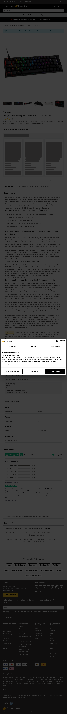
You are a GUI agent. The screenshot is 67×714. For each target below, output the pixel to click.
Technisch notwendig (12, 371)
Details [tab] (33, 346)
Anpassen (32, 371)
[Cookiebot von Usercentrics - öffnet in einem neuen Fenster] (57, 341)
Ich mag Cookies (55, 371)
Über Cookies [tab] (55, 346)
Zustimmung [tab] (12, 346)
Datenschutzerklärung (34, 361)
